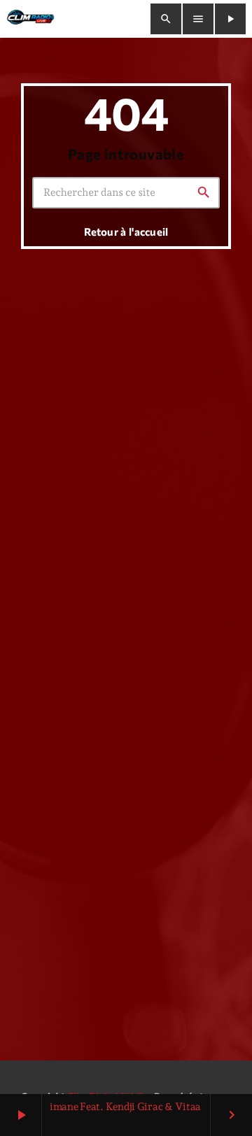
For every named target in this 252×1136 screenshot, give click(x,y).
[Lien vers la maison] (30, 19)
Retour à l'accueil (126, 231)
